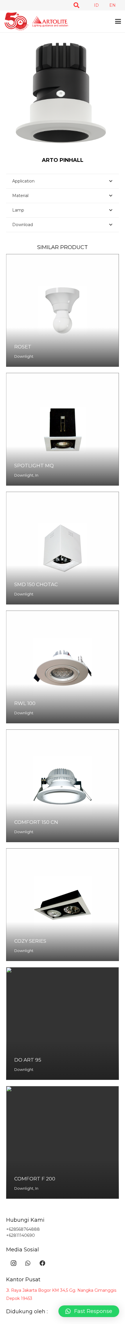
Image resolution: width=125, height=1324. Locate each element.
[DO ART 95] (62, 1023)
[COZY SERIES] (62, 904)
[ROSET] (62, 310)
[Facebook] (42, 1263)
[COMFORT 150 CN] (62, 785)
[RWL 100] (62, 667)
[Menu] (118, 21)
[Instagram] (13, 1263)
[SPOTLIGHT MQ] (62, 429)
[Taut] (36, 21)
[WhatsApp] (28, 1263)
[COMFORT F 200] (62, 1142)
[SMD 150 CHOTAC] (62, 548)
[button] (76, 5)
